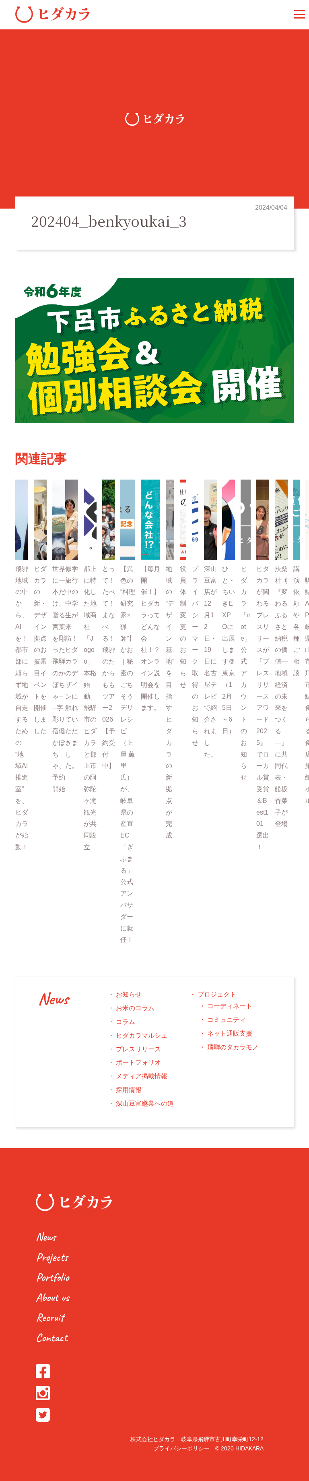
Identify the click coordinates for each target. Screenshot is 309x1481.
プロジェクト (217, 994)
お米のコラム (135, 1008)
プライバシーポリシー (181, 1448)
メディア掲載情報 (141, 1076)
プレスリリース (138, 1049)
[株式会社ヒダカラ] (52, 20)
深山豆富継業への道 (145, 1103)
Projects (52, 1257)
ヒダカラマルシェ (141, 1035)
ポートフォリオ (138, 1062)
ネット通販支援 (229, 1033)
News (53, 999)
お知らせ (129, 994)
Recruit (50, 1317)
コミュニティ (226, 1019)
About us (52, 1297)
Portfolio (52, 1277)
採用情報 (129, 1089)
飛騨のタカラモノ (233, 1047)
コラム (125, 1021)
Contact (51, 1337)
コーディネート (229, 1006)
